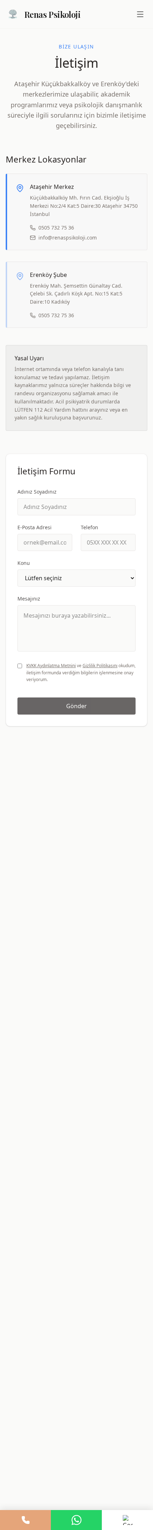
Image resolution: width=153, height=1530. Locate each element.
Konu (23, 563)
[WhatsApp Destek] (76, 1520)
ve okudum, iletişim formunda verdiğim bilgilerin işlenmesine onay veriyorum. (81, 672)
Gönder (76, 706)
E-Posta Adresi (34, 527)
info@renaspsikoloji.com (67, 237)
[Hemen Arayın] (25, 1520)
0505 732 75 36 (56, 227)
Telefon (89, 527)
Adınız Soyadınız (37, 491)
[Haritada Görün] (127, 1520)
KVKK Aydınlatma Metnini (51, 666)
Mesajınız (28, 598)
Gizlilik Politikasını (100, 666)
